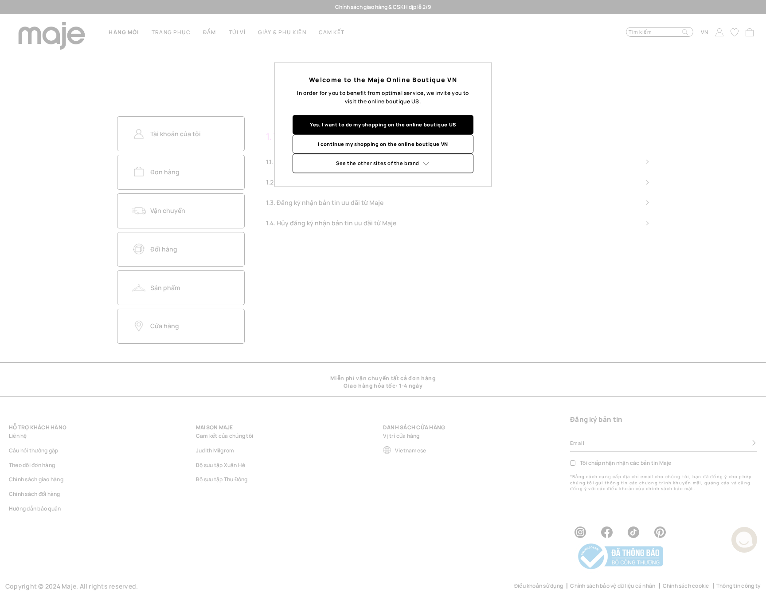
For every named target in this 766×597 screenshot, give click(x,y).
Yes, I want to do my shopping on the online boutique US (383, 124)
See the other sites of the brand (377, 163)
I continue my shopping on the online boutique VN (383, 144)
